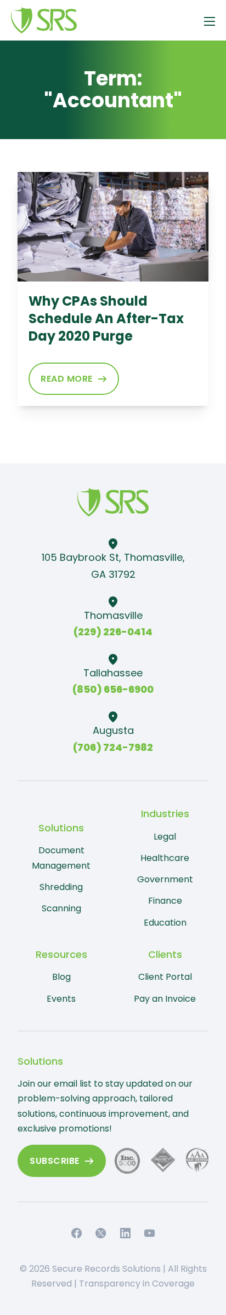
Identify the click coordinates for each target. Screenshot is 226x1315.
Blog (61, 977)
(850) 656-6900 (113, 689)
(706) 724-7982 (113, 747)
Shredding (61, 887)
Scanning (61, 908)
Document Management (61, 857)
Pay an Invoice (165, 998)
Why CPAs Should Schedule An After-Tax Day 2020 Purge (106, 318)
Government (165, 879)
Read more (67, 378)
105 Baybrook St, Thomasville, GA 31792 (113, 565)
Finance (165, 900)
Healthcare (164, 858)
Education (165, 922)
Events (61, 998)
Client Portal (165, 977)
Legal (165, 836)
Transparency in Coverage (137, 1283)
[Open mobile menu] (209, 21)
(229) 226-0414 (113, 632)
